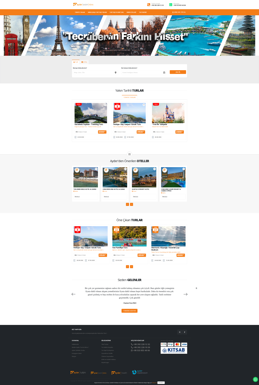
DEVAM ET (161, 382)
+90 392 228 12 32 (157, 5)
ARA (177, 72)
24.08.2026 (80, 137)
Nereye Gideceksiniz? (80, 68)
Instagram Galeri (77, 353)
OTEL (85, 62)
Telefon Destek (155, 3)
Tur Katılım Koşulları (107, 347)
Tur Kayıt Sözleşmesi (107, 350)
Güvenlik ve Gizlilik (106, 353)
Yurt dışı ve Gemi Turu (117, 12)
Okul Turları (104, 344)
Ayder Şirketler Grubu (78, 350)
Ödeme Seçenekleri (107, 356)
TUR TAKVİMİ (143, 12)
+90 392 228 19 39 (141, 347)
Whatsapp (176, 3)
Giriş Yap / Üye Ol (180, 12)
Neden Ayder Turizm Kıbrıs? (80, 347)
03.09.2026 (119, 260)
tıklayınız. (154, 382)
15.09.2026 (169, 260)
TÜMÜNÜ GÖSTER (129, 311)
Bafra (163, 193)
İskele (76, 191)
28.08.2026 (119, 137)
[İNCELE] (85, 199)
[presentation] (3, 35)
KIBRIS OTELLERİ (131, 12)
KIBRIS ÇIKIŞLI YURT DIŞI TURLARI (97, 12)
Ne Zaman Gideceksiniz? (129, 68)
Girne (105, 191)
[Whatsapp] (255, 379)
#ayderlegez (105, 362)
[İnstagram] (179, 332)
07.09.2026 (130, 137)
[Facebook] (184, 332)
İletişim (74, 356)
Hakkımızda (75, 344)
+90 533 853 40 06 (179, 5)
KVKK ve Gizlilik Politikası (108, 359)
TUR (76, 62)
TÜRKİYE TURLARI (80, 12)
